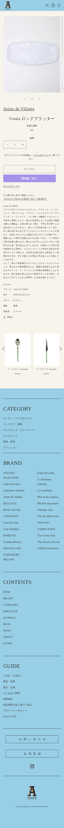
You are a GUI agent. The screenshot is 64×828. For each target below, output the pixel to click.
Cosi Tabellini (11, 529)
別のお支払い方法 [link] (11, 186)
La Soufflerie (44, 490)
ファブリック (10, 436)
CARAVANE (11, 516)
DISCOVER (10, 611)
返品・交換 (9, 687)
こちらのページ (41, 155)
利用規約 (8, 699)
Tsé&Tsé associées (47, 548)
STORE (7, 643)
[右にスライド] (39, 98)
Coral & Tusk (11, 522)
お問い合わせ (33, 739)
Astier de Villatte (12, 497)
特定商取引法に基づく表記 (17, 705)
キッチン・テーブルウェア (17, 418)
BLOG (7, 624)
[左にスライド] (24, 98)
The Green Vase (46, 535)
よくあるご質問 (11, 693)
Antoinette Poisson (14, 490)
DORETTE (9, 535)
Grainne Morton (12, 542)
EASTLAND (9, 716)
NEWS (7, 630)
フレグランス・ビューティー (18, 430)
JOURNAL (9, 617)
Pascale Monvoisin (48, 516)
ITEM (6, 592)
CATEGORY (10, 604)
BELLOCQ (9, 503)
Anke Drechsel (11, 484)
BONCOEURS (12, 509)
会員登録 (33, 753)
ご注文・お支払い (12, 675)
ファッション (10, 447)
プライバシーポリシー (15, 710)
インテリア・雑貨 (12, 424)
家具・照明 (9, 441)
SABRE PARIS (46, 529)
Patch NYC (43, 522)
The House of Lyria (48, 542)
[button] (47, 5)
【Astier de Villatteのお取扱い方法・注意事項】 (25, 199)
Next (60, 349)
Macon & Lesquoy (47, 497)
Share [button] (10, 317)
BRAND (8, 598)
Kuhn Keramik (45, 473)
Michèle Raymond (47, 503)
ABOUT (8, 637)
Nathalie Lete (45, 509)
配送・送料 (9, 681)
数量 (32, 138)
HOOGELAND (12, 548)
